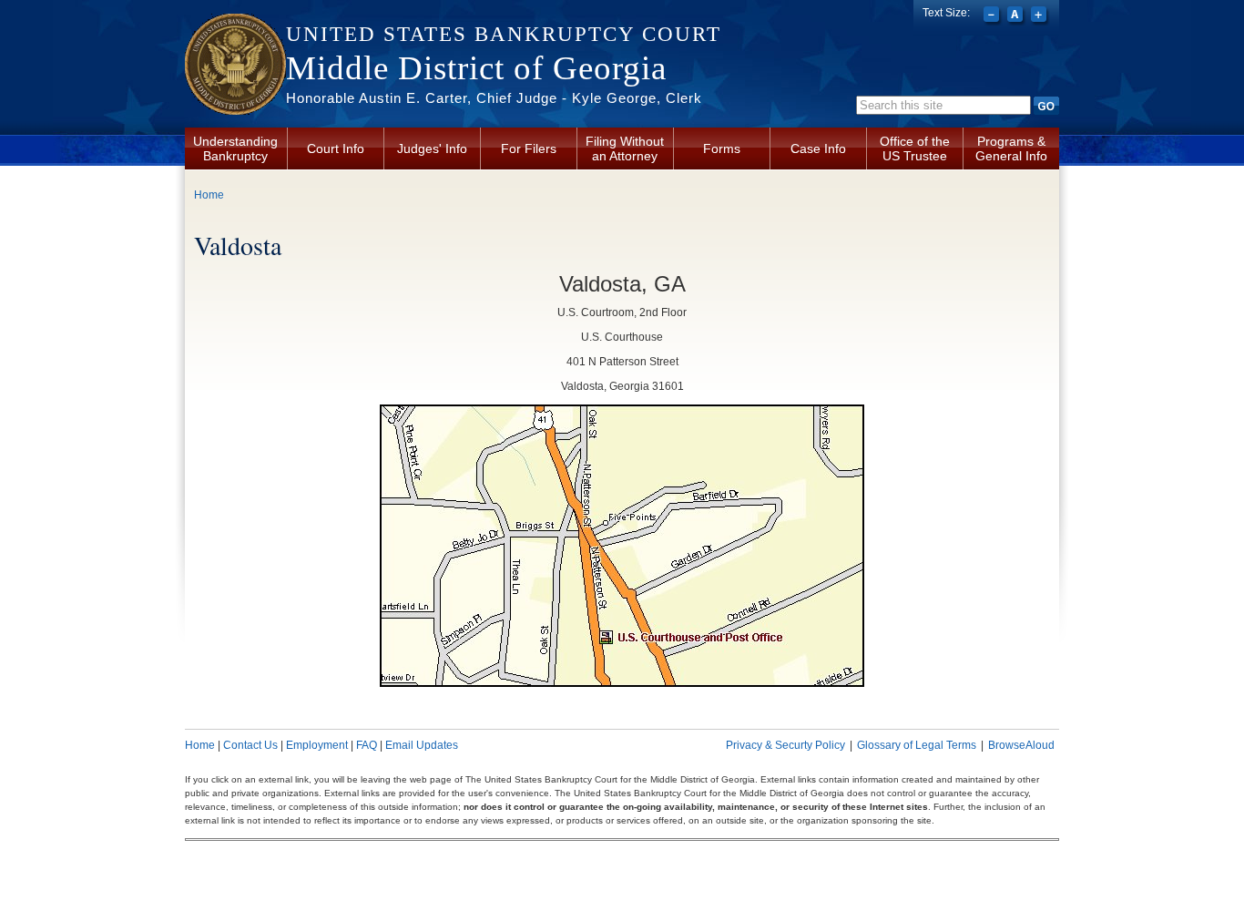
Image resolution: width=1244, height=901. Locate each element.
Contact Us (250, 745)
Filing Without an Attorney (625, 148)
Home (209, 195)
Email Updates (421, 745)
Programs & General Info (1011, 148)
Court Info (335, 148)
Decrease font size (993, 16)
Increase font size (1040, 16)
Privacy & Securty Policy (785, 745)
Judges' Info (432, 148)
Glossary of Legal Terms (916, 745)
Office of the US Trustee (915, 148)
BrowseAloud (1021, 745)
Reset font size (1016, 16)
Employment (317, 745)
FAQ (366, 745)
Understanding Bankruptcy (235, 148)
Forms (721, 148)
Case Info (818, 148)
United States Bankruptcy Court (503, 34)
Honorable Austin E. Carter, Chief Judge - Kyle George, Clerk (494, 98)
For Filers (528, 148)
